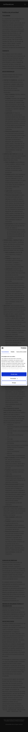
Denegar (14, 382)
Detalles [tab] (13, 351)
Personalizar (13, 378)
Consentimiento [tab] (5, 351)
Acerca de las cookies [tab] (21, 351)
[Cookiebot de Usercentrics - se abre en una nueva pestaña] (21, 348)
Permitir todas (14, 374)
